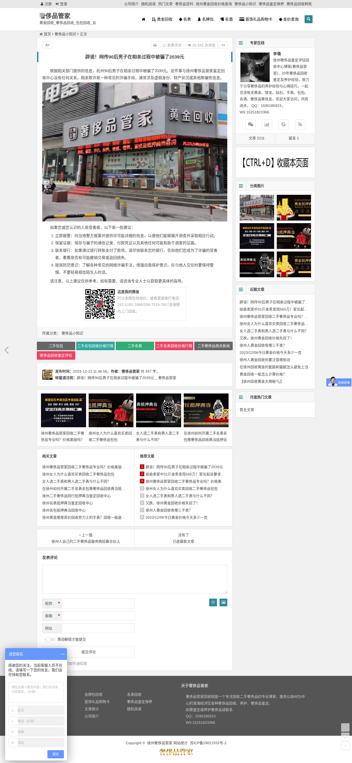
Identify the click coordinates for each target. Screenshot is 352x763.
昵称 (52, 603)
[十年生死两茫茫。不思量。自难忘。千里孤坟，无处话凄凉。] (176, 754)
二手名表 (135, 346)
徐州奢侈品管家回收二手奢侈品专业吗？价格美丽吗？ (85, 467)
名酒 (228, 19)
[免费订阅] (300, 124)
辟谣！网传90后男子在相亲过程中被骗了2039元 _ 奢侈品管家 (126, 378)
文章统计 (92, 709)
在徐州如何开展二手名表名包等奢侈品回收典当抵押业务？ (205, 439)
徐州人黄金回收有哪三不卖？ (169, 510)
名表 (186, 19)
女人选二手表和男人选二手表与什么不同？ (76, 481)
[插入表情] (213, 602)
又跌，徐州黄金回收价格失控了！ (173, 503)
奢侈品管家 (54, 15)
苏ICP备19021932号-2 (208, 743)
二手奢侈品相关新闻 (213, 346)
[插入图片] (223, 602)
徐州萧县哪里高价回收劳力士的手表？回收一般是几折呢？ (89, 517)
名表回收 (134, 694)
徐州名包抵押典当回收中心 (64, 510)
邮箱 (52, 616)
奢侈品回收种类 (299, 4)
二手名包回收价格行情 (95, 346)
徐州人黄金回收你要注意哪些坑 (265, 360)
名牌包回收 (94, 694)
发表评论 (174, 45)
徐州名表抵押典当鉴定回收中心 (67, 503)
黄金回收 (164, 19)
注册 (48, 4)
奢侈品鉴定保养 (271, 4)
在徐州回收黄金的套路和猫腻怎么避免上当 (274, 367)
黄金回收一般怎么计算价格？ (263, 374)
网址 (48, 628)
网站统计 (180, 743)
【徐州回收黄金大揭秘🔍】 (262, 381)
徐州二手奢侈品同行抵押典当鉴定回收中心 (76, 496)
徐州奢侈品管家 (159, 743)
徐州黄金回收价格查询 (214, 4)
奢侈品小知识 (245, 4)
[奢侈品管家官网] (284, 124)
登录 (63, 4)
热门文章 (165, 4)
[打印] (155, 45)
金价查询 (290, 19)
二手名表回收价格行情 (174, 346)
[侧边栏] (223, 45)
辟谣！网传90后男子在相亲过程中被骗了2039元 (184, 467)
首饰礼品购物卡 (258, 19)
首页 (47, 34)
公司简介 (131, 4)
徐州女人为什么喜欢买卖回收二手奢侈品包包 (78, 474)
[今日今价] (267, 124)
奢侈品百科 (184, 4)
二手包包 (56, 346)
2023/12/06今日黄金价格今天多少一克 (176, 517)
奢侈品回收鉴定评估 (56, 355)
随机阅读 (148, 4)
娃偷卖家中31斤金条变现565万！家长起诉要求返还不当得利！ (196, 474)
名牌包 (207, 19)
